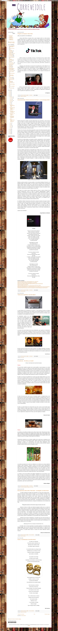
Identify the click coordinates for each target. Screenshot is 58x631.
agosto (11, 101)
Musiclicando (10, 78)
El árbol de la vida (11, 70)
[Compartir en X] (35, 95)
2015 (10, 133)
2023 (10, 92)
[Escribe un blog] (34, 95)
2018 (10, 130)
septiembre (11, 100)
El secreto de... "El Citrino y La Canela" (26, 360)
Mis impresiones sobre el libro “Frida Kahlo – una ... (12, 117)
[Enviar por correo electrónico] (34, 290)
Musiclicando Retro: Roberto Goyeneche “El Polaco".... (12, 108)
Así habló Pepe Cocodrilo (11, 52)
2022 (10, 93)
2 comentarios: (31, 356)
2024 (10, 91)
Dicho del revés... (11, 62)
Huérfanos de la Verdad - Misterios (11, 75)
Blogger (29, 625)
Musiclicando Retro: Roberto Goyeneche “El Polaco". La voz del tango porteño (34, 99)
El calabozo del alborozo (11, 66)
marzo (11, 125)
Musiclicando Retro (23, 291)
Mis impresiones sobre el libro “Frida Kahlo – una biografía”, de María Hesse (33, 490)
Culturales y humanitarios (10, 59)
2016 (10, 132)
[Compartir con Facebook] (36, 95)
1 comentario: (31, 95)
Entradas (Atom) (23, 615)
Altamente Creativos (11, 48)
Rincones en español (12, 84)
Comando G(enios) (11, 57)
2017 (10, 131)
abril (10, 124)
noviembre (11, 98)
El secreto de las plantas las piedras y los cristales (11, 69)
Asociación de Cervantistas (11, 36)
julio (10, 102)
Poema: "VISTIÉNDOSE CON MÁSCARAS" (27, 539)
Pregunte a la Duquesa (23, 96)
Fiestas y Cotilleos (11, 71)
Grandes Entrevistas (11, 73)
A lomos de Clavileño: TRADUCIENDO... (12, 46)
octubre (11, 99)
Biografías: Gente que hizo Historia (12, 54)
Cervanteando (11, 55)
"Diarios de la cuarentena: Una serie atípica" (27, 294)
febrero (11, 126)
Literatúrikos (10, 77)
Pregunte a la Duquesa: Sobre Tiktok (25, 33)
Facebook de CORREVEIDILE (11, 37)
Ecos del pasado (11, 63)
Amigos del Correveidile (10, 50)
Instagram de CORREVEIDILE (11, 39)
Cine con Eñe (22, 357)
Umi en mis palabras (11, 86)
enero (11, 127)
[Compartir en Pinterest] (37, 95)
